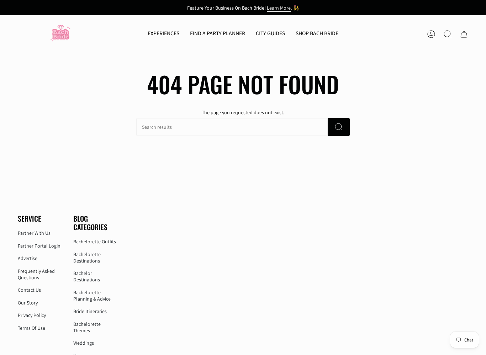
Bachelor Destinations (86, 276)
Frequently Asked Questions (36, 274)
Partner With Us (34, 233)
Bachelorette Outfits (94, 241)
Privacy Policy (32, 315)
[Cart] (464, 34)
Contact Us (29, 290)
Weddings (83, 343)
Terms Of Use (31, 328)
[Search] (339, 127)
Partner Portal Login (39, 246)
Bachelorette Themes (87, 327)
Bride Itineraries (90, 311)
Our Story (28, 303)
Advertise (27, 258)
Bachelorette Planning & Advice (92, 295)
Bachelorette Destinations (87, 257)
